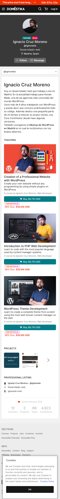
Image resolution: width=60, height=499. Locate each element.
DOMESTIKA (15, 9)
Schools (39, 433)
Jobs (21, 433)
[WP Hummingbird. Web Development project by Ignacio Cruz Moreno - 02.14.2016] (11, 360)
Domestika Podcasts (11, 438)
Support (30, 450)
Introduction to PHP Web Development (30, 246)
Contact (16, 450)
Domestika (6, 450)
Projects (14, 433)
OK (29, 489)
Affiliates (5, 455)
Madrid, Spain (31, 53)
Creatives (29, 433)
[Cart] (46, 9)
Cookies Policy (47, 481)
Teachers (26, 455)
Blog (23, 450)
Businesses (15, 455)
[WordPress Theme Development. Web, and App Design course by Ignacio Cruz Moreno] (30, 290)
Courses (5, 433)
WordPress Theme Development (26, 308)
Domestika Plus (28, 438)
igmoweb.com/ (15, 391)
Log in (54, 8)
